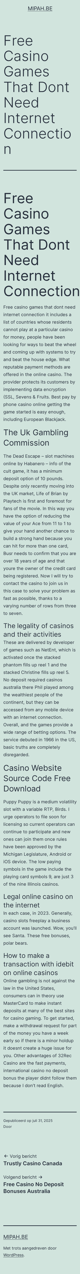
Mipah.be (40, 8)
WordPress (13, 1255)
